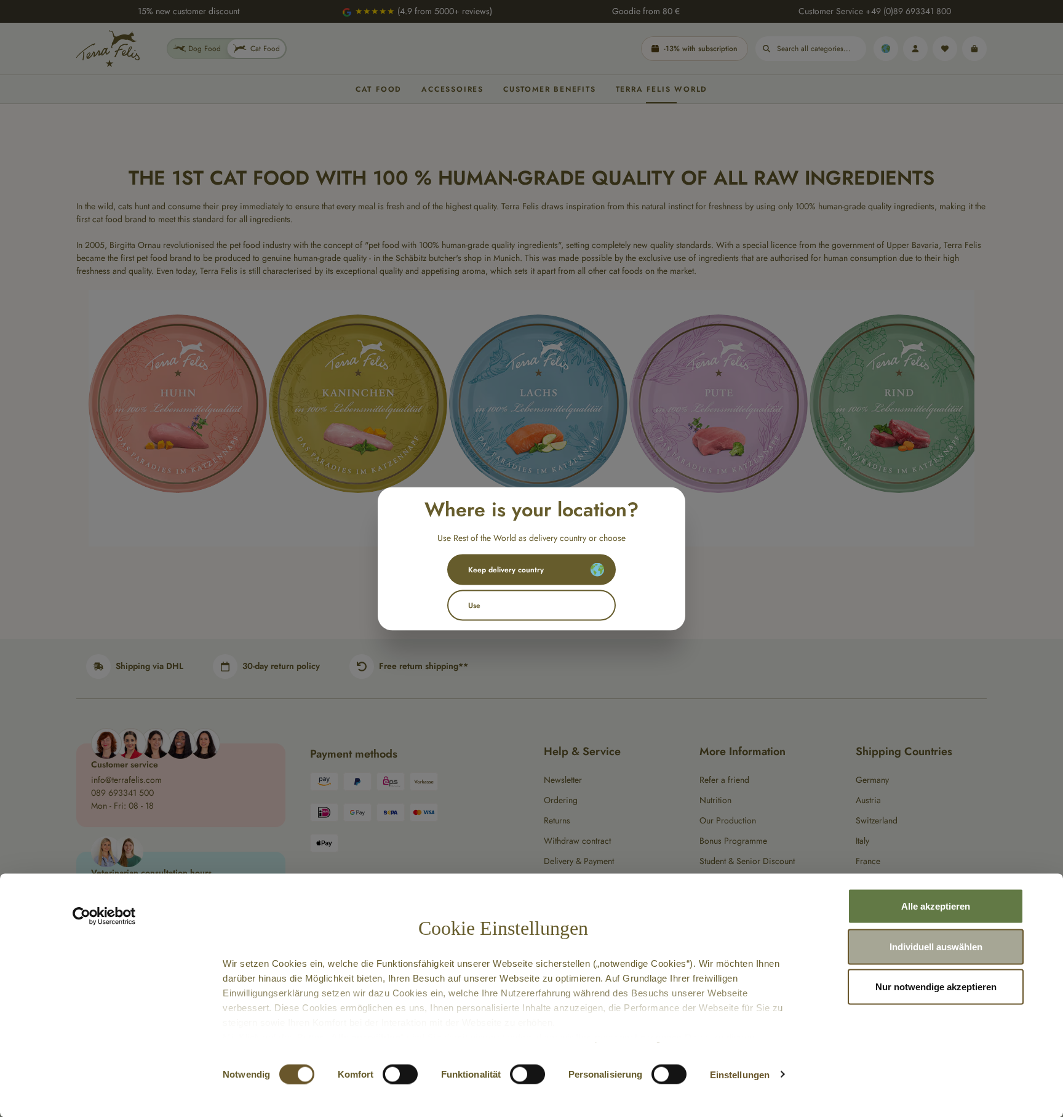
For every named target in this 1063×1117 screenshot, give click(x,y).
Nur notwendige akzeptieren (936, 987)
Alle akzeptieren (935, 906)
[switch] (400, 1074)
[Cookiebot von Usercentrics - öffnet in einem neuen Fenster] (104, 916)
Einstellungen (740, 1074)
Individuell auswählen (936, 946)
